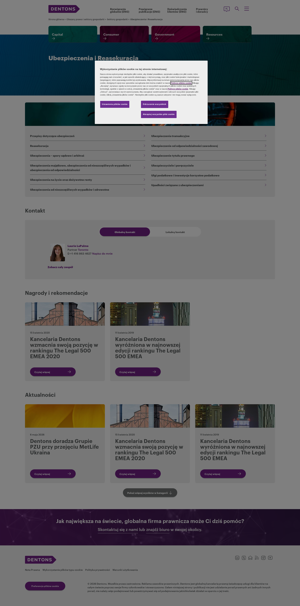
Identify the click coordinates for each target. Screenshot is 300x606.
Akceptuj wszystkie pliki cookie (159, 114)
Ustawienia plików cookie (115, 104)
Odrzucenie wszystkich (154, 104)
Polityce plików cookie (181, 83)
